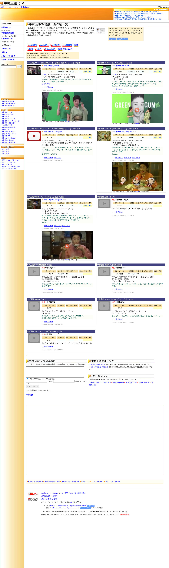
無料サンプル (6, 136)
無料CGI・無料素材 (8, 123)
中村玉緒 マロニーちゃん (53, 132)
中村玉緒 (29, 395)
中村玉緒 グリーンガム (52, 66)
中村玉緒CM (24, 7)
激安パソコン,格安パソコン (11, 160)
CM (15, 7)
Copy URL (112, 39)
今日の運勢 (5, 149)
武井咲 (44, 75)
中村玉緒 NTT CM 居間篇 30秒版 (109, 265)
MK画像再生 (68, 45)
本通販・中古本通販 (98, 364)
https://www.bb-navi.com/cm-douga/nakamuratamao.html (68, 506)
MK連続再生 (44, 45)
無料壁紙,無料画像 (8, 101)
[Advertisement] (12, 82)
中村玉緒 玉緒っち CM (106, 197)
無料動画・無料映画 (8, 103)
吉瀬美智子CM (118, 383)
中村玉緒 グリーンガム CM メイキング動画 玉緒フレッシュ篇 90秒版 (53, 63)
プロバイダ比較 (7, 164)
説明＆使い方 (67, 49)
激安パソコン (85, 481)
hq (84, 71)
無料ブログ (5, 116)
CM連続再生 (33, 45)
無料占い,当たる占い (8, 138)
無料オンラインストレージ (11, 121)
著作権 (67, 121)
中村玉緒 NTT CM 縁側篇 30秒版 (39, 265)
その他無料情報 (7, 125)
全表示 (31, 49)
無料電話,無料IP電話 (8, 127)
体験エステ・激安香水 (113, 481)
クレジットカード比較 (9, 169)
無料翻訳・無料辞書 (8, 142)
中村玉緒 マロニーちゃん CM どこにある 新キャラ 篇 (117, 129)
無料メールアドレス (8, 119)
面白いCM (57, 157)
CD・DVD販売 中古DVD (99, 367)
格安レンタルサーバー (35, 481)
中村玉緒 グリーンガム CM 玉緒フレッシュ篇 (114, 63)
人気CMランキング (8, 56)
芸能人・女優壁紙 (7, 59)
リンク (72, 502)
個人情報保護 (45, 496)
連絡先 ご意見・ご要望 (49, 499)
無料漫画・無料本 (8, 140)
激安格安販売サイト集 (52, 481)
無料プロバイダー (8, 112)
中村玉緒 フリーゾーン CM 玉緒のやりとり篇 (44, 331)
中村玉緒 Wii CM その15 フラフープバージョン (115, 299)
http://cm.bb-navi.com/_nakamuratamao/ (66, 508)
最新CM (4, 52)
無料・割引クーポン (8, 131)
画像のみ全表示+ (50, 49)
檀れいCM (107, 383)
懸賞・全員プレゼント (9, 134)
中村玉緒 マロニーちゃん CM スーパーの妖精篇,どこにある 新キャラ (53, 129)
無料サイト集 (6, 7)
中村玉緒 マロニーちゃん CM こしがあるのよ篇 (45, 197)
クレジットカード (98, 481)
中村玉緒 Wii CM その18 (36, 299)
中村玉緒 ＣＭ (14, 3)
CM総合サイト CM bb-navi (50, 493)
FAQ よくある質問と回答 (77, 493)
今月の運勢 (5, 153)
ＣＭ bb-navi (6, 49)
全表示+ (39, 49)
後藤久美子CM (144, 383)
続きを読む (46, 84)
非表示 (76, 45)
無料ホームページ (8, 114)
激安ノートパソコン (8, 162)
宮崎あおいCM (131, 383)
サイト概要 (64, 493)
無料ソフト (5, 129)
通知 (90, 71)
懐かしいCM (136, 157)
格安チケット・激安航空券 (70, 481)
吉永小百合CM (96, 383)
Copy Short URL (123, 39)
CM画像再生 (56, 45)
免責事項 (54, 496)
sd (86, 71)
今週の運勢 (5, 151)
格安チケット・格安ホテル (11, 166)
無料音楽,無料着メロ (8, 106)
